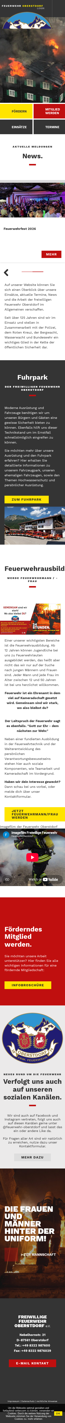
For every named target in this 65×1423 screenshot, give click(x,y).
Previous (7, 273)
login (40, 8)
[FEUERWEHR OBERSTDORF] (27, 20)
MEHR (51, 254)
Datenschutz (27, 1401)
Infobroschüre (28, 985)
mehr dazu (32, 1157)
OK (58, 1413)
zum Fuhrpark (27, 499)
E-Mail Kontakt (32, 1363)
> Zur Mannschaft (38, 1254)
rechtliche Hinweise (46, 1401)
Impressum (13, 1401)
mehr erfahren (35, 1419)
